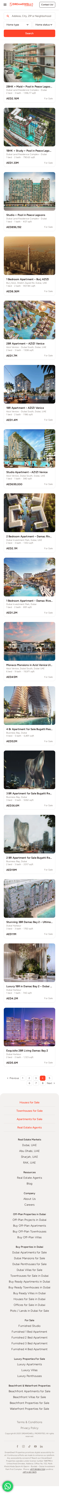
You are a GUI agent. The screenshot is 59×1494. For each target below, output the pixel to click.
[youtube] (35, 1446)
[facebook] (17, 1446)
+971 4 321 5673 (30, 1472)
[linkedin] (41, 1446)
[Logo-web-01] (21, 4)
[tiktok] (29, 1446)
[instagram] (23, 1446)
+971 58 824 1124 (37, 1469)
